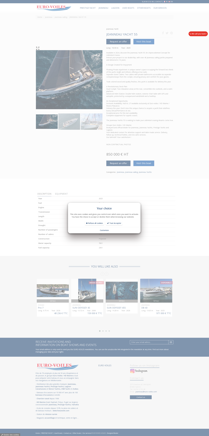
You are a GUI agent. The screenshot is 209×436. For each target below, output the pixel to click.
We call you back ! (199, 34)
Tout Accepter (115, 223)
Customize (104, 230)
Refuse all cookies (95, 223)
